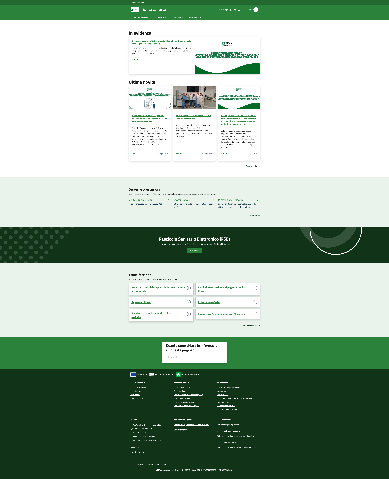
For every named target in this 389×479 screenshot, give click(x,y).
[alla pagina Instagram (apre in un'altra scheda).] (234, 9)
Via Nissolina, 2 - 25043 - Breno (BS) (152, 424)
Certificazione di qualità (226, 405)
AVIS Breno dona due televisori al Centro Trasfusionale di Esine (193, 117)
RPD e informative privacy (184, 402)
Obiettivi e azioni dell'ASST (184, 387)
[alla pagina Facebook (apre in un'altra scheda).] (230, 9)
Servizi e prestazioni (138, 387)
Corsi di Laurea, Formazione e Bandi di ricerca (191, 424)
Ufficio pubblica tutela (182, 398)
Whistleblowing (223, 394)
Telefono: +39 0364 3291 (143, 428)
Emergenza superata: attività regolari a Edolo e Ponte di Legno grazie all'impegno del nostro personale (161, 42)
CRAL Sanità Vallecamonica (228, 431)
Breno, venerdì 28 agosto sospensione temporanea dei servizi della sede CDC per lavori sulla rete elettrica (149, 118)
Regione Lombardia (137, 2)
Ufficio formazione (181, 429)
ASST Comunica (136, 398)
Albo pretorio (222, 391)
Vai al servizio (194, 250)
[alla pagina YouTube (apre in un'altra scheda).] (226, 9)
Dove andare (135, 394)
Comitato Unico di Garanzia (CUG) (187, 405)
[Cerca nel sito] (255, 9)
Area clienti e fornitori (227, 442)
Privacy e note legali (137, 464)
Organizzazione (180, 391)
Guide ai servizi (223, 402)
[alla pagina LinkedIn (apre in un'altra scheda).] (238, 9)
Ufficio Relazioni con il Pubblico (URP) (188, 394)
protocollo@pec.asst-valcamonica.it (147, 440)
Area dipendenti (224, 420)
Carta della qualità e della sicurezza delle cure (234, 398)
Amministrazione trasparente (228, 387)
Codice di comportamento (227, 409)
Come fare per (135, 391)
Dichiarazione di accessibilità (157, 464)
